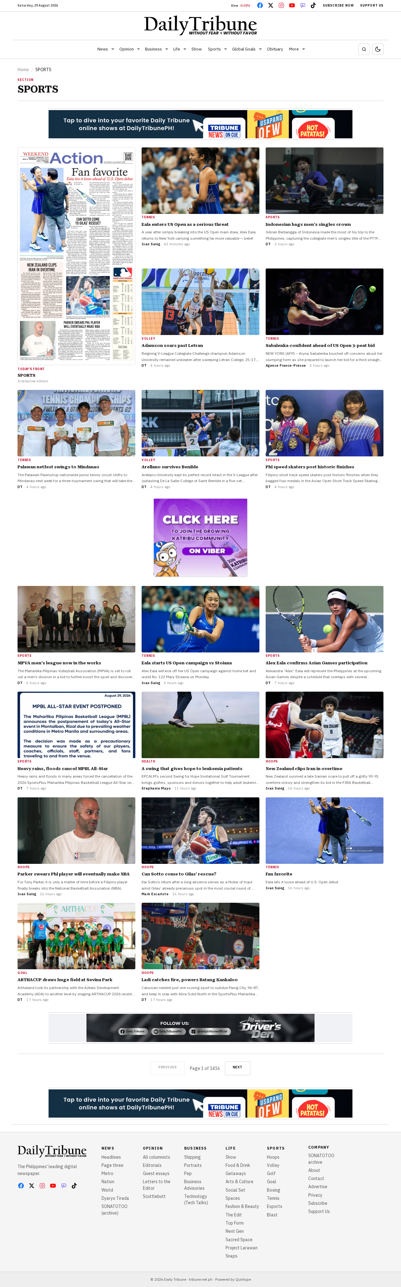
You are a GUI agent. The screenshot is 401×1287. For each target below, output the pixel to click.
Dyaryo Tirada (115, 1198)
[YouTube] (292, 5)
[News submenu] (112, 49)
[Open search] (364, 49)
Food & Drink (238, 1165)
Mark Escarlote (155, 894)
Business (153, 49)
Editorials (152, 1165)
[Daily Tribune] (200, 25)
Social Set (235, 1190)
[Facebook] (260, 5)
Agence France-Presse (286, 365)
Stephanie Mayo (156, 788)
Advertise (317, 1186)
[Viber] (302, 5)
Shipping (192, 1157)
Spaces (233, 1198)
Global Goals (244, 49)
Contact (316, 1178)
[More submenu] (303, 49)
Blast (272, 1215)
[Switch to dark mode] (377, 49)
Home (23, 69)
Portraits (193, 1165)
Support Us (371, 5)
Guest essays (156, 1173)
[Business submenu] (166, 49)
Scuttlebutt (154, 1196)
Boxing (273, 1190)
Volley (273, 1165)
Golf (271, 1173)
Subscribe (317, 1203)
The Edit (234, 1215)
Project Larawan (242, 1248)
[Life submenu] (184, 49)
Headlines (111, 1157)
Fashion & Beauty (242, 1206)
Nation (108, 1181)
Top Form (235, 1223)
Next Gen (235, 1231)
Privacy (315, 1195)
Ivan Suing (151, 244)
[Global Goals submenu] (260, 49)
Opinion (126, 49)
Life (176, 49)
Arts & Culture (239, 1181)
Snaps (231, 1256)
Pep (188, 1173)
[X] (270, 5)
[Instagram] (281, 5)
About (314, 1170)
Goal (271, 1181)
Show (196, 49)
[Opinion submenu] (138, 49)
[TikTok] (313, 5)
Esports (274, 1206)
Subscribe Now (338, 5)
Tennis (273, 1198)
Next (237, 1067)
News (102, 49)
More (294, 49)
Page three (112, 1165)
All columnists (156, 1157)
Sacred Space (239, 1239)
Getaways (236, 1173)
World (107, 1190)
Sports (214, 49)
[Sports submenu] (225, 49)
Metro (107, 1173)
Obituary (275, 49)
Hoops (273, 1157)
